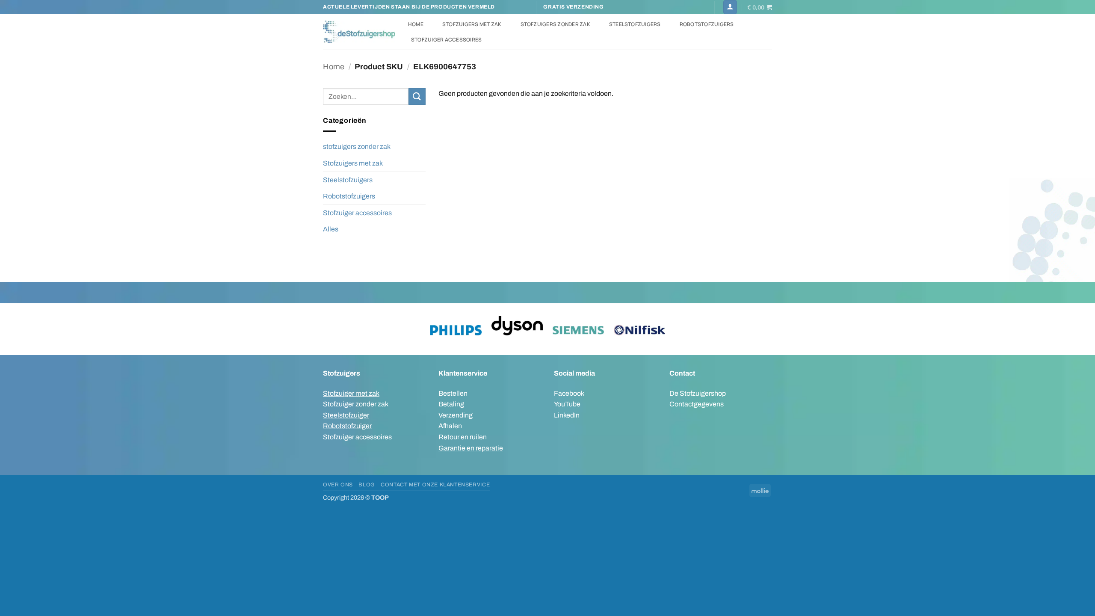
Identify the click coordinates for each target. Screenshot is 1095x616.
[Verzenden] (417, 96)
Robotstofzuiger (347, 425)
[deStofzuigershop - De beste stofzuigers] (359, 32)
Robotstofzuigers (707, 24)
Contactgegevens (696, 404)
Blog (366, 485)
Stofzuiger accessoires (446, 39)
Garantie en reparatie (470, 448)
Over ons (338, 485)
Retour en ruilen (462, 437)
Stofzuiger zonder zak (355, 404)
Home (415, 24)
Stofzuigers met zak (472, 24)
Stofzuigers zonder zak (555, 24)
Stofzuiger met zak (351, 393)
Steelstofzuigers (635, 24)
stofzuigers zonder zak (357, 146)
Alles (330, 229)
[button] (730, 7)
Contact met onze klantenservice (435, 485)
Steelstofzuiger (346, 415)
